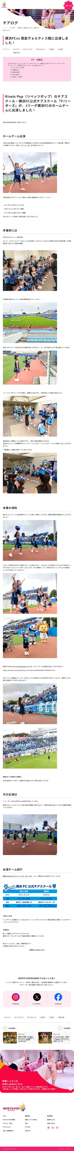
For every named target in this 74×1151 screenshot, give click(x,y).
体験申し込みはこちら (37, 950)
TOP (4, 1116)
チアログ (12, 28)
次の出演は (15, 74)
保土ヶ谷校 (8, 916)
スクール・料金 (7, 1123)
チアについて (7, 1127)
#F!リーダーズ (27, 49)
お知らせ (27, 1130)
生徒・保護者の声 (8, 1130)
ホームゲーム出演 (17, 67)
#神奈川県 (16, 53)
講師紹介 (27, 1116)
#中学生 (51, 49)
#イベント (16, 49)
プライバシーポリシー (65, 1149)
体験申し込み (51, 1119)
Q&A (26, 1123)
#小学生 (60, 49)
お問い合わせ (51, 1123)
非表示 (39, 59)
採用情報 (49, 1116)
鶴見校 (6, 930)
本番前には (15, 70)
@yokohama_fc (23, 666)
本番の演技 (15, 72)
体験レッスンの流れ (31, 1119)
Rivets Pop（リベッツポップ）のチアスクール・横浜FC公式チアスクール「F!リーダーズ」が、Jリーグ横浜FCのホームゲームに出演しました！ (36, 64)
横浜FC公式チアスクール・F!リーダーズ (16, 876)
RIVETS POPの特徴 (9, 1119)
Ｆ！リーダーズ (27, 145)
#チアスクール (40, 49)
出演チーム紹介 (16, 77)
